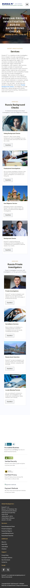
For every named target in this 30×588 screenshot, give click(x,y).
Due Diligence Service (10, 203)
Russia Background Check (8, 526)
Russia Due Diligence (7, 531)
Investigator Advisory (7, 557)
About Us (4, 542)
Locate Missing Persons (12, 390)
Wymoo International (22, 585)
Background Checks (10, 238)
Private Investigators (7, 528)
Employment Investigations (12, 168)
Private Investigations (12, 291)
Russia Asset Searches (12, 357)
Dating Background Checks (12, 133)
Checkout (4, 549)
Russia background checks (13, 85)
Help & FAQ (4, 544)
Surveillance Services (11, 324)
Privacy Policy (5, 555)
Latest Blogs (5, 546)
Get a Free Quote (6, 560)
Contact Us (4, 562)
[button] (27, 4)
